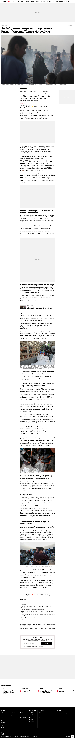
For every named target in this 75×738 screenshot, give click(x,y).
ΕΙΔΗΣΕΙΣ (61, 1)
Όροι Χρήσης (22, 715)
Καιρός (56, 1)
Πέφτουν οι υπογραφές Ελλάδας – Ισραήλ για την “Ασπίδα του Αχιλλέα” (36, 607)
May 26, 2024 (38, 170)
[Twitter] (24, 106)
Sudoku (41, 628)
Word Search (51, 628)
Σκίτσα (11, 715)
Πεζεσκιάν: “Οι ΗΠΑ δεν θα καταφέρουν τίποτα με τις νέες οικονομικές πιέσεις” (38, 615)
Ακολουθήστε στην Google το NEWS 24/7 (28, 624)
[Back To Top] (72, 736)
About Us (21, 712)
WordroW (46, 628)
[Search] (73, 1)
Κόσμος (2, 25)
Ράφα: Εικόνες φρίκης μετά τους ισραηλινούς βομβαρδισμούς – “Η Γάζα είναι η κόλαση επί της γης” (39, 307)
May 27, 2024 (41, 399)
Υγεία (2, 725)
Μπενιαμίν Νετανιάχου (24, 599)
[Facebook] (21, 106)
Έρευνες (2, 727)
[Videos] (66, 1)
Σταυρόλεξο (37, 628)
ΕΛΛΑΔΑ (12, 1)
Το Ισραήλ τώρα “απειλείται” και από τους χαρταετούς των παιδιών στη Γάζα (38, 618)
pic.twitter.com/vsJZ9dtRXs (41, 168)
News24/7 (40, 712)
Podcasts (11, 717)
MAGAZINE (37, 1)
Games (25, 628)
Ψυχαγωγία (3, 722)
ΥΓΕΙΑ (53, 1)
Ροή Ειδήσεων (12, 712)
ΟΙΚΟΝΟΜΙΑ (22, 1)
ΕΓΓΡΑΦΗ (65, 713)
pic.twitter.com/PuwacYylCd (30, 431)
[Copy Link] (29, 106)
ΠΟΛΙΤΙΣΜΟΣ (42, 1)
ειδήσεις (51, 624)
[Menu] (2, 1)
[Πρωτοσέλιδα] (64, 1)
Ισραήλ (6, 25)
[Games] (70, 1)
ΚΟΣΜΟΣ (27, 1)
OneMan (40, 715)
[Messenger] (27, 106)
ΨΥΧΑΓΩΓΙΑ (48, 1)
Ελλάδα (2, 712)
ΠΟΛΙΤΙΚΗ (17, 1)
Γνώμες (2, 717)
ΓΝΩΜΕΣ (32, 1)
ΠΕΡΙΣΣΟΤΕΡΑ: (23, 604)
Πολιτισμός (3, 720)
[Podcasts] (68, 1)
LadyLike (40, 717)
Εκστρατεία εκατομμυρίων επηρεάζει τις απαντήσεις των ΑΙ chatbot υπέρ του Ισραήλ (37, 612)
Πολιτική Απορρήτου (23, 717)
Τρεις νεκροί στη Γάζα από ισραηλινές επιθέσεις (32, 609)
